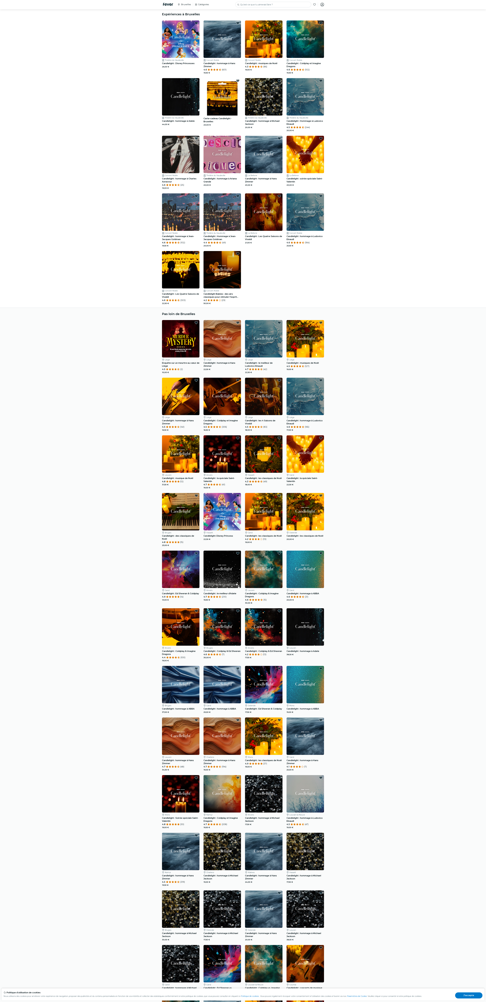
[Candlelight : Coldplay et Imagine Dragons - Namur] (222, 794)
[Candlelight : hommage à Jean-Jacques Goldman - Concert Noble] (180, 212)
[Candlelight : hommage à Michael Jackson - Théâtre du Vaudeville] (263, 97)
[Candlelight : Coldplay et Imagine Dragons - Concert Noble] (305, 39)
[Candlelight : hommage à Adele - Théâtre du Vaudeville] (180, 97)
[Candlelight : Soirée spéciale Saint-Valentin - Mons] (180, 794)
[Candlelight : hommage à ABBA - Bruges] (180, 684)
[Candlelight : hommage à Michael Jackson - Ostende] (222, 909)
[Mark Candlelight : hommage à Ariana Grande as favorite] (237, 138)
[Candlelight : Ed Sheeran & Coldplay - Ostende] (263, 684)
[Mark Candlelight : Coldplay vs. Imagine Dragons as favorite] (279, 947)
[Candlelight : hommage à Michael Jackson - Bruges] (180, 909)
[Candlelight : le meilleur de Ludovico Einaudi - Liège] (263, 338)
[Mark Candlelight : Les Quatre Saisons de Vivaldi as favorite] (279, 196)
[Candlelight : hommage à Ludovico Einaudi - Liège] (305, 396)
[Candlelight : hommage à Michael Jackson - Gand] (180, 963)
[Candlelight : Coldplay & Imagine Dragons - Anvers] (180, 627)
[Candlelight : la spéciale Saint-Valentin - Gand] (305, 454)
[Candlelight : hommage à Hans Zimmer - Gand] (305, 736)
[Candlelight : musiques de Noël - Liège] (305, 338)
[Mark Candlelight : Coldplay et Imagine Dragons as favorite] (320, 23)
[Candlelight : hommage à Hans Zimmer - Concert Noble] (222, 39)
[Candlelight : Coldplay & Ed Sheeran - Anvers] (263, 627)
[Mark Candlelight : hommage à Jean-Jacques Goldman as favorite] (196, 196)
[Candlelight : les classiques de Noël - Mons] (263, 736)
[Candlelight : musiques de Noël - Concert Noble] (263, 39)
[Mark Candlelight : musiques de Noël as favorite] (279, 23)
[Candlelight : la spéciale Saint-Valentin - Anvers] (222, 454)
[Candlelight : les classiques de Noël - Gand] (263, 511)
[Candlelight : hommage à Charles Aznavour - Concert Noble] (180, 154)
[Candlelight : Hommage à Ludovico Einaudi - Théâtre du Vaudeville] (305, 97)
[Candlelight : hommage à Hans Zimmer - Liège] (222, 338)
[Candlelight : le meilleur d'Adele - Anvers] (222, 569)
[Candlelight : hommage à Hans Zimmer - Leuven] (180, 736)
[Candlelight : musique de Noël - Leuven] (180, 454)
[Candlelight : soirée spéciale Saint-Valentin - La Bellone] (305, 154)
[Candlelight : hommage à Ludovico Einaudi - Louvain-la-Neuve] (305, 794)
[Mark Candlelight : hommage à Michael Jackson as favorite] (279, 80)
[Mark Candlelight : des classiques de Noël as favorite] (196, 495)
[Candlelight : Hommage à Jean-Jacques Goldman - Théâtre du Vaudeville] (222, 212)
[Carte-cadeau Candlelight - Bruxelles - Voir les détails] (222, 97)
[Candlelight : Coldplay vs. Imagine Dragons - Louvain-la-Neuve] (263, 963)
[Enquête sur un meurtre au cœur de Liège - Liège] (180, 338)
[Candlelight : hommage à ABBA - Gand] (305, 569)
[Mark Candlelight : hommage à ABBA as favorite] (320, 553)
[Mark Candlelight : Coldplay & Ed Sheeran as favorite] (237, 611)
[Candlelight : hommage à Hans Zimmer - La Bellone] (263, 154)
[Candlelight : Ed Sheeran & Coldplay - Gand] (180, 569)
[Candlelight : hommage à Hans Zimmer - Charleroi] (222, 736)
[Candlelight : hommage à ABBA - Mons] (305, 684)
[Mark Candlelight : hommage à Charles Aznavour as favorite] (196, 138)
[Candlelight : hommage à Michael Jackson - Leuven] (305, 909)
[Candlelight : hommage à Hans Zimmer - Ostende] (263, 909)
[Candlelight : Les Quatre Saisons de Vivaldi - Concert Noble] (180, 269)
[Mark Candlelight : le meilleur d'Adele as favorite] (237, 553)
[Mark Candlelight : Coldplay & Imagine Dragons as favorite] (279, 553)
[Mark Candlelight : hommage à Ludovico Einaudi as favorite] (320, 196)
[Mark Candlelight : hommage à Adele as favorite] (196, 80)
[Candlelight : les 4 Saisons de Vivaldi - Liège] (263, 396)
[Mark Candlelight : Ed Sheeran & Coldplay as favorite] (196, 553)
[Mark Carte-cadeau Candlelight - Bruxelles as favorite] (237, 80)
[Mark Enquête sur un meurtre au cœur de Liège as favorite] (196, 322)
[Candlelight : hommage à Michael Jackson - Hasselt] (305, 851)
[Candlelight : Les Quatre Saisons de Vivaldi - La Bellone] (263, 212)
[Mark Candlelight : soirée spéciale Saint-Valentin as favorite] (320, 138)
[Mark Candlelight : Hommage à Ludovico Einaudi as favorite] (320, 80)
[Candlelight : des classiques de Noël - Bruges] (180, 511)
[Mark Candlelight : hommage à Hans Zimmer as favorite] (237, 23)
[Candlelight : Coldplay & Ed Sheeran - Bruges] (222, 627)
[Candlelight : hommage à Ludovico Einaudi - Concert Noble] (305, 212)
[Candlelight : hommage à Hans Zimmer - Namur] (180, 851)
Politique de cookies (250, 996)
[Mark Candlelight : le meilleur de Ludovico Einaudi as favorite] (279, 322)
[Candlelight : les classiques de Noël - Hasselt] (263, 454)
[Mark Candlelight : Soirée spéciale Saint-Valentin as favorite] (196, 777)
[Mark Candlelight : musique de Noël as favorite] (196, 438)
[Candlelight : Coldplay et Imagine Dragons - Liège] (222, 396)
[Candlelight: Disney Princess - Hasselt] (222, 511)
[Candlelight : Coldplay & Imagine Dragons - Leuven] (263, 569)
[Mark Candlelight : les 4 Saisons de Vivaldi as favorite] (279, 380)
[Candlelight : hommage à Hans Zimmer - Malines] (263, 851)
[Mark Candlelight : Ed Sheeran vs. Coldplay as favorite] (237, 947)
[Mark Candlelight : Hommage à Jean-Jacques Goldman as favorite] (237, 196)
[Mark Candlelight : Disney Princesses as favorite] (196, 23)
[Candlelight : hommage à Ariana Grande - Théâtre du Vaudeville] (222, 154)
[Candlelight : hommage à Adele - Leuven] (305, 627)
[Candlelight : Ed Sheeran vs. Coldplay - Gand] (222, 963)
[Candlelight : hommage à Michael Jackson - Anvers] (263, 794)
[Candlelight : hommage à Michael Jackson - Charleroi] (222, 851)
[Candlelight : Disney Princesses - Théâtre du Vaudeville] (180, 39)
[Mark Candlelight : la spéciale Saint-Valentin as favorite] (237, 438)
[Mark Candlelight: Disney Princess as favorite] (237, 495)
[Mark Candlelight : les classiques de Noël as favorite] (279, 438)
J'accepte (468, 995)
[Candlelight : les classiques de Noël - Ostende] (305, 511)
